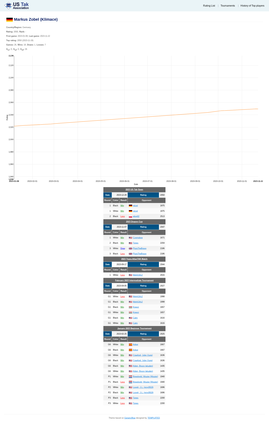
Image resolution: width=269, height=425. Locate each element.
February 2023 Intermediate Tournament (134, 280)
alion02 (136, 216)
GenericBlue (129, 418)
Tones (135, 243)
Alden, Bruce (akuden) (143, 366)
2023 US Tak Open (134, 189)
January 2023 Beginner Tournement (134, 328)
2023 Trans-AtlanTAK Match (134, 259)
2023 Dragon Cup (134, 221)
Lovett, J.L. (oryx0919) (143, 387)
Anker (135, 344)
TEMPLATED (154, 418)
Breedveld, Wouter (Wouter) (145, 376)
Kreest (136, 307)
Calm (135, 318)
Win (122, 205)
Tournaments (228, 5)
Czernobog (138, 237)
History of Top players (252, 5)
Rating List (209, 5)
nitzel (135, 205)
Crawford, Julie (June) (143, 355)
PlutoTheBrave (139, 248)
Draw (122, 248)
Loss (122, 216)
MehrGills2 (138, 275)
